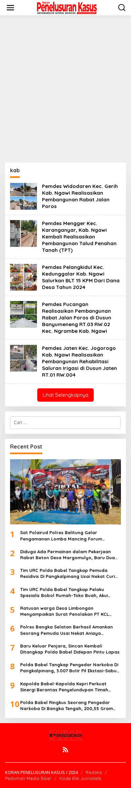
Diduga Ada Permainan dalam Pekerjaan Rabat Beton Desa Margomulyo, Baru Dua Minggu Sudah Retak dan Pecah (67, 555)
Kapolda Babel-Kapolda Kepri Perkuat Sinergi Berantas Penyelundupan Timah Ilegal (64, 687)
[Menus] (10, 7)
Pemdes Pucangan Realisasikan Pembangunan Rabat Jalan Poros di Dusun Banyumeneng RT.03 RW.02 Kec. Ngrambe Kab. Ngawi (76, 317)
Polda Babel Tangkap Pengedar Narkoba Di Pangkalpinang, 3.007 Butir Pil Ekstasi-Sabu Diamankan (69, 668)
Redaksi (94, 772)
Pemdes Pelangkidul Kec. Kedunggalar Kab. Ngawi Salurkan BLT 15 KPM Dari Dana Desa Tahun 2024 (81, 277)
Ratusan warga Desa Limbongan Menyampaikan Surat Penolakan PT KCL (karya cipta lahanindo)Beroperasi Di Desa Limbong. (68, 611)
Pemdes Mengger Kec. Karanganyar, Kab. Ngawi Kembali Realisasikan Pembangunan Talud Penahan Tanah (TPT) (79, 236)
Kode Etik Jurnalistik (80, 778)
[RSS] (65, 749)
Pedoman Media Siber (28, 778)
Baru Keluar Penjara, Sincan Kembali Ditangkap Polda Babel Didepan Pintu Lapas (70, 649)
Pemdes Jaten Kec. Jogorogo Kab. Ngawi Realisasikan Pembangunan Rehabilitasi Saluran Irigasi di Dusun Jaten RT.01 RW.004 (79, 361)
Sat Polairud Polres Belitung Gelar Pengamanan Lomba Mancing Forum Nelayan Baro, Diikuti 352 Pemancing (61, 535)
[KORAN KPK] (67, 7)
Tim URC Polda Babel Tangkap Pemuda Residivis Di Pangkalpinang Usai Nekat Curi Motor (67, 573)
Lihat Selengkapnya (65, 395)
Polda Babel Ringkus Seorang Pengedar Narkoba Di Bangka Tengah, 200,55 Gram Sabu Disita (66, 705)
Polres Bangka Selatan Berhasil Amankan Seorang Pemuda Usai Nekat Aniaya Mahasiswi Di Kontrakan (66, 630)
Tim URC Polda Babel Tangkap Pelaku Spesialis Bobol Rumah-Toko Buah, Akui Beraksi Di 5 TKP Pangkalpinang (64, 592)
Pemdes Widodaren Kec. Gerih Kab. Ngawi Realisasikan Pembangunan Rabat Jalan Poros (80, 196)
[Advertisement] (65, 89)
